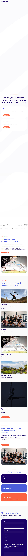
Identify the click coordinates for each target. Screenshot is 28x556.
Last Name (5, 525)
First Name (5, 521)
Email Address (6, 530)
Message (5, 550)
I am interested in (7, 542)
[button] (26, 1)
